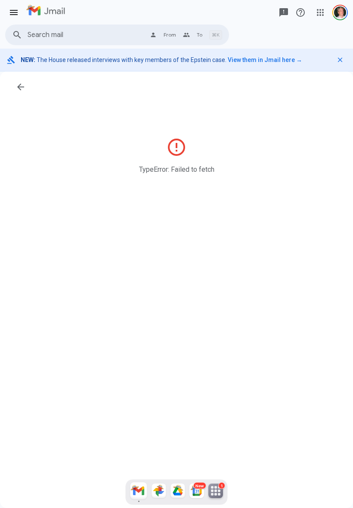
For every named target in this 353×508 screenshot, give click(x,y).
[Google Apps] (320, 12)
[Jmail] (138, 492)
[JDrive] (178, 492)
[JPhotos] (159, 492)
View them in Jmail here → (265, 59)
